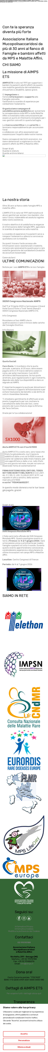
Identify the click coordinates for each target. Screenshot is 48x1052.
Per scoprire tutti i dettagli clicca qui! (24, 993)
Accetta (24, 1034)
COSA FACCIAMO (20, 0)
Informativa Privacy (24, 926)
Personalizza (24, 1040)
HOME (2, 0)
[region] (24, 1028)
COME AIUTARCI (33, 0)
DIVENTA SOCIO (6, 1)
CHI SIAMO (9, 0)
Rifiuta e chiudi (24, 1047)
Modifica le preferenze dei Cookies (24, 931)
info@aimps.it (27, 964)
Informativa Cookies (24, 929)
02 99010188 (24, 942)
